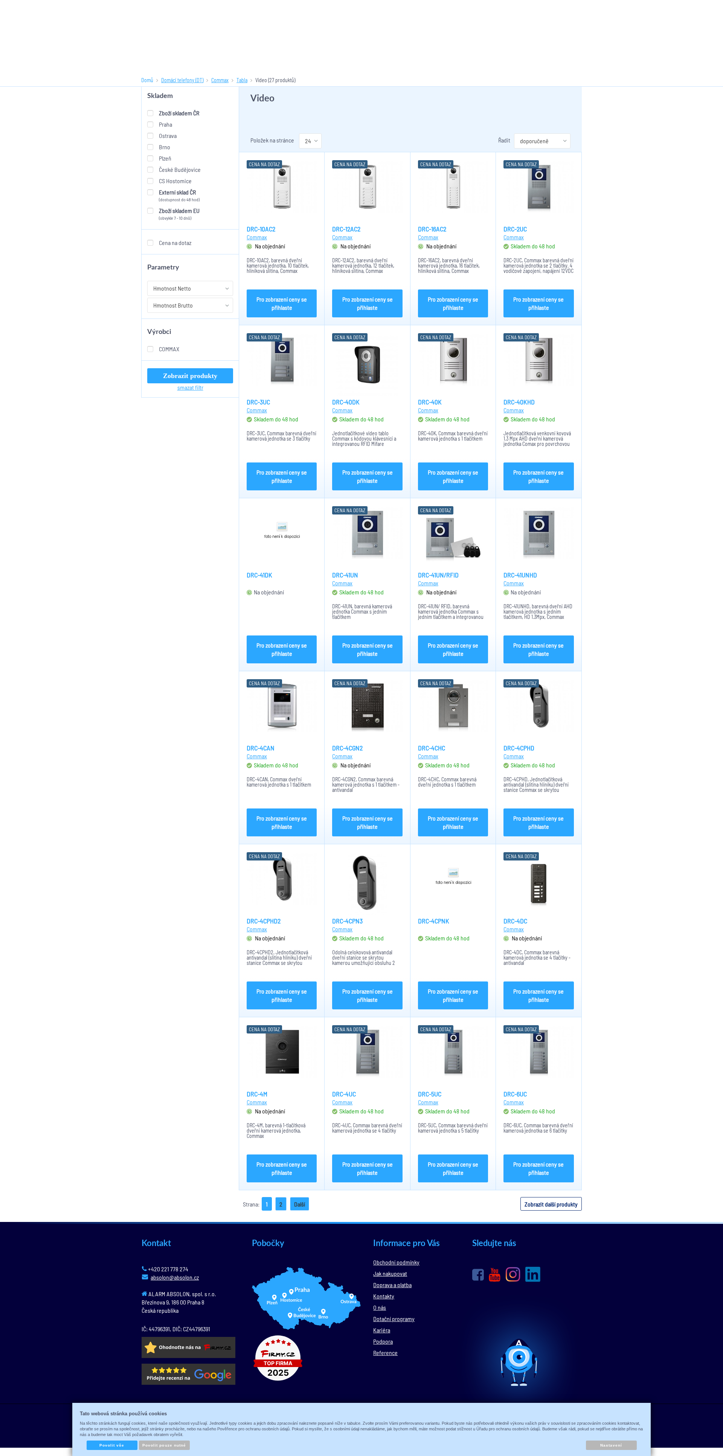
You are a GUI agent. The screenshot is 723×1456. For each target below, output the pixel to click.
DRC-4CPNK (433, 921)
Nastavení (611, 1445)
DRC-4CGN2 (347, 748)
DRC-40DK (346, 402)
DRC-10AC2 (261, 229)
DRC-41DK (259, 575)
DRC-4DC (515, 921)
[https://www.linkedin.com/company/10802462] (532, 1274)
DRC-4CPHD (518, 748)
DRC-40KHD (519, 402)
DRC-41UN (345, 575)
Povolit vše (111, 1445)
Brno (164, 146)
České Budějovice (180, 169)
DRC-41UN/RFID (438, 575)
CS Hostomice (175, 180)
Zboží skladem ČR (179, 112)
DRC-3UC (258, 402)
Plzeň (165, 158)
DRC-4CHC (431, 748)
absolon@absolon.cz (175, 1277)
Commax (169, 348)
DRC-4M (257, 1094)
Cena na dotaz (175, 242)
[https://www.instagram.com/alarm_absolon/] (512, 1274)
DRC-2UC (515, 229)
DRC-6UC (515, 1094)
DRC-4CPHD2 (264, 921)
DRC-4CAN (261, 748)
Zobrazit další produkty (551, 1204)
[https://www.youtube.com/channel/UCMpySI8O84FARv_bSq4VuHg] (494, 1275)
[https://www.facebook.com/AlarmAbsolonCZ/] (478, 1275)
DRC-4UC (344, 1094)
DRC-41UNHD (520, 575)
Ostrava (168, 135)
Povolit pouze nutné (164, 1445)
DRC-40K (430, 402)
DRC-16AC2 (432, 229)
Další (299, 1204)
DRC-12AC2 (346, 229)
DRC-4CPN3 (347, 921)
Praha (165, 124)
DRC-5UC (429, 1094)
